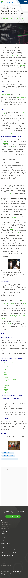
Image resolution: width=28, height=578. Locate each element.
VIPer (5, 369)
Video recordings (9, 193)
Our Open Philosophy (6, 524)
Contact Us (13, 516)
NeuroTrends (7, 376)
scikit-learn (5, 143)
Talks (2, 185)
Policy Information (13, 574)
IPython (16, 113)
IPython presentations (9, 363)
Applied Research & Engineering (8, 549)
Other (3, 540)
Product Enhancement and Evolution (9, 552)
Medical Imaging (8, 456)
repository (3, 113)
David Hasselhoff (21, 65)
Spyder (5, 367)
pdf (9, 277)
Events (3, 563)
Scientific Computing (9, 459)
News (2, 558)
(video (2, 199)
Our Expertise (4, 522)
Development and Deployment (8, 550)
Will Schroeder (4, 19)
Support (3, 545)
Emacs (5, 374)
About (2, 520)
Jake (14, 146)
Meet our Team (5, 526)
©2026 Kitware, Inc (5, 571)
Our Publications (5, 528)
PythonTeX (6, 372)
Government (4, 531)
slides (15, 217)
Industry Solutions (5, 543)
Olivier (22, 147)
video (23, 112)
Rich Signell (8, 323)
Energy (3, 537)
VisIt (5, 382)
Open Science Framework (10, 379)
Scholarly (6, 380)
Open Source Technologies (7, 555)
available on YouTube (21, 97)
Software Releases (6, 565)
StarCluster (6, 392)
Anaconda (6, 385)
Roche (24, 303)
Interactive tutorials (5, 94)
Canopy (6, 389)
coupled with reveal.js (6, 133)
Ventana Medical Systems (7, 303)
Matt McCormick (20, 18)
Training (4, 547)
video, (12, 217)
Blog (2, 559)
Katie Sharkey (6, 18)
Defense (3, 533)
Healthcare (4, 538)
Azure (5, 390)
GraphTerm (6, 366)
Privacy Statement (3, 574)
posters (8, 185)
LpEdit (5, 371)
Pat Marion (12, 18)
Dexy (5, 364)
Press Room (4, 561)
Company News (7, 453)
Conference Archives (22, 574)
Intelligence (4, 535)
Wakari (5, 387)
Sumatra (6, 377)
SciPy (12, 55)
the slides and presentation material (16, 195)
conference (16, 55)
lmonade (6, 384)
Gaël (10, 146)
